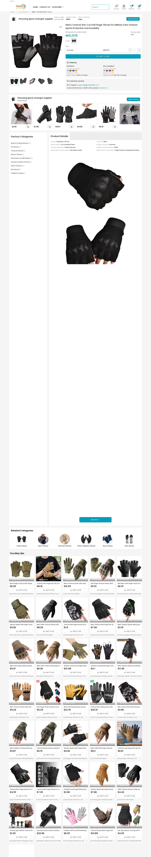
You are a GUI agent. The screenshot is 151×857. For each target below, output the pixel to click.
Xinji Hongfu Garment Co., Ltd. (74, 635)
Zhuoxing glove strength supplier (102, 676)
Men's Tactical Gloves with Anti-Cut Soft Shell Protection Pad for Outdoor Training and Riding (21, 707)
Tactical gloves (18, 151)
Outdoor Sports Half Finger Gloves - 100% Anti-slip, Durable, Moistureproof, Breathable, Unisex (75, 748)
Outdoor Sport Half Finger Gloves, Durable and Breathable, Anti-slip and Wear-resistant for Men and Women (102, 789)
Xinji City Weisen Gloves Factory (21, 799)
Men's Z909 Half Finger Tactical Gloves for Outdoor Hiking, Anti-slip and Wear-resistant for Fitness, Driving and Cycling (102, 748)
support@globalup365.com (88, 85)
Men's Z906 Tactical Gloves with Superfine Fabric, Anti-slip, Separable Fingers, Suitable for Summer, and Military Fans (48, 625)
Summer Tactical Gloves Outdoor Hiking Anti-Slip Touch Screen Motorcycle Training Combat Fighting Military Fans (48, 830)
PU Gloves (16, 147)
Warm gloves (17, 166)
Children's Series (18, 173)
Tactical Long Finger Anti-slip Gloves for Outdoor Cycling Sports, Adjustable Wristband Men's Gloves (129, 748)
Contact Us (103, 88)
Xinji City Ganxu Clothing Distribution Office (21, 594)
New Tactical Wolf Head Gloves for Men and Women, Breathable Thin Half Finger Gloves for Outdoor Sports (129, 707)
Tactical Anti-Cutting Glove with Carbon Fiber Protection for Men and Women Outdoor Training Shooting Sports (102, 707)
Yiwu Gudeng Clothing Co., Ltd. (74, 841)
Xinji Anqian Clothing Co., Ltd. (20, 717)
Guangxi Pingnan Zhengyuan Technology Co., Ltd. (21, 841)
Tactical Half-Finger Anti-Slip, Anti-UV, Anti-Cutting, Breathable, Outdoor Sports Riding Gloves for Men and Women (48, 583)
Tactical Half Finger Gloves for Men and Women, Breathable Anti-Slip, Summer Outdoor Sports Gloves (75, 625)
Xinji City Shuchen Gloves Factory (102, 717)
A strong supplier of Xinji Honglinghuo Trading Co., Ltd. (102, 594)
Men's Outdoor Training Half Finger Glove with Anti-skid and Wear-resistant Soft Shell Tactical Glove (21, 748)
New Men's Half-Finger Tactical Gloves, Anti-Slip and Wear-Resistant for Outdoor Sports (129, 583)
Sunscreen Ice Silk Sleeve (22, 158)
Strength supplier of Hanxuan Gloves (130, 676)
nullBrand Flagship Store (45, 676)
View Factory (133, 19)
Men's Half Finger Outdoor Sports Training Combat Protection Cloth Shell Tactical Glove (21, 666)
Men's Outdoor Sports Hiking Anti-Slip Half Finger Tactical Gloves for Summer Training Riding (129, 625)
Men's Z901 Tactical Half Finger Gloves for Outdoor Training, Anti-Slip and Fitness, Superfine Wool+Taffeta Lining (48, 666)
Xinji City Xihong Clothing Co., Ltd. (48, 594)
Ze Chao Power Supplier (72, 594)
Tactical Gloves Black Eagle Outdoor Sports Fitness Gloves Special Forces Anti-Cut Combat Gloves (102, 830)
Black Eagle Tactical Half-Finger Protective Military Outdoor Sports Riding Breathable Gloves (21, 583)
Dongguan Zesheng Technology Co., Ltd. (75, 759)
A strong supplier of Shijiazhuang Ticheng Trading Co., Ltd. (129, 635)
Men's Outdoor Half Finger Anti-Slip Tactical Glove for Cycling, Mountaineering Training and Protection (102, 625)
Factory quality (59, 17)
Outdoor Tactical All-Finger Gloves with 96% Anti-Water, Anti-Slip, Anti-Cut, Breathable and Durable (75, 666)
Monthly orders (71, 17)
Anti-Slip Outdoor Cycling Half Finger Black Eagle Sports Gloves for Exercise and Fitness (129, 830)
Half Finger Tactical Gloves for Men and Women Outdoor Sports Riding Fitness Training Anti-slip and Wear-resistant (48, 707)
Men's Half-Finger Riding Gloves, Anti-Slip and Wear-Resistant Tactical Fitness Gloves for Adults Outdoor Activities (75, 707)
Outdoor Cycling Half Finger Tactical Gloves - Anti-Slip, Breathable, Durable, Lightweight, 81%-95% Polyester (102, 666)
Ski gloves (16, 169)
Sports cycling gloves (21, 143)
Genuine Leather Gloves (21, 162)
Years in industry (84, 17)
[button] (60, 49)
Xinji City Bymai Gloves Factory (47, 717)
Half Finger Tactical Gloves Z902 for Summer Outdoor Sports (102, 583)
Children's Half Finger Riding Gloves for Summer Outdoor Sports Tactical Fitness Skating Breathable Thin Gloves (75, 789)
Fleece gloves (17, 154)
